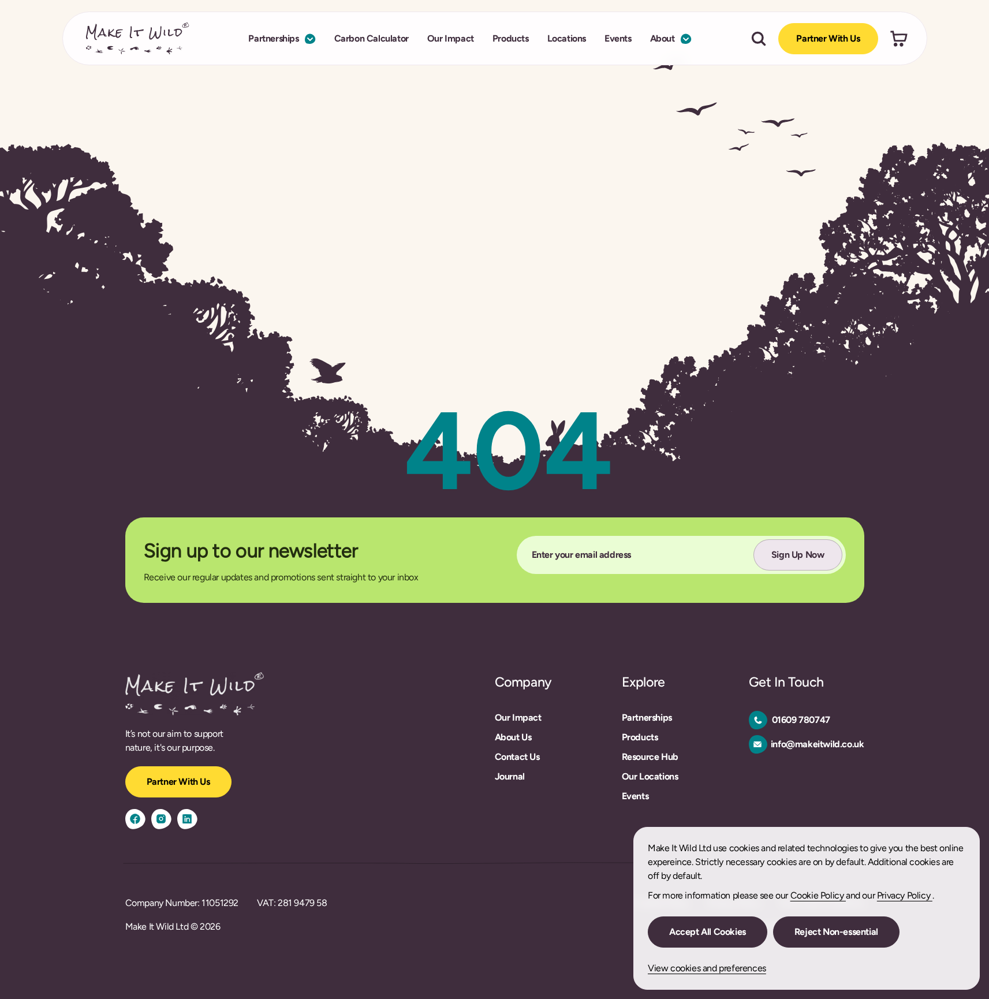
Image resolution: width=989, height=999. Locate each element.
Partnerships (273, 38)
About (662, 38)
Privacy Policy (904, 895)
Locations (566, 38)
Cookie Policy (818, 895)
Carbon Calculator (371, 38)
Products (510, 38)
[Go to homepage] (137, 38)
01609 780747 (801, 719)
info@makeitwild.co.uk (817, 744)
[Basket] (899, 38)
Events (618, 38)
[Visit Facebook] (135, 819)
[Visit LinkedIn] (187, 819)
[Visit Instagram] (161, 819)
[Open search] (759, 39)
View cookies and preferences (707, 968)
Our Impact (450, 38)
